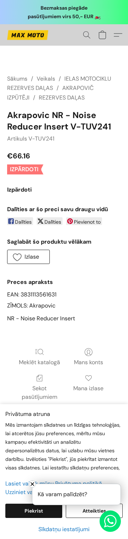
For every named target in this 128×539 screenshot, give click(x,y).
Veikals (46, 78)
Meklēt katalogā (39, 362)
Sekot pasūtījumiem (39, 393)
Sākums (17, 78)
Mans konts (88, 362)
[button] (29, 35)
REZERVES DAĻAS (62, 97)
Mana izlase (88, 388)
